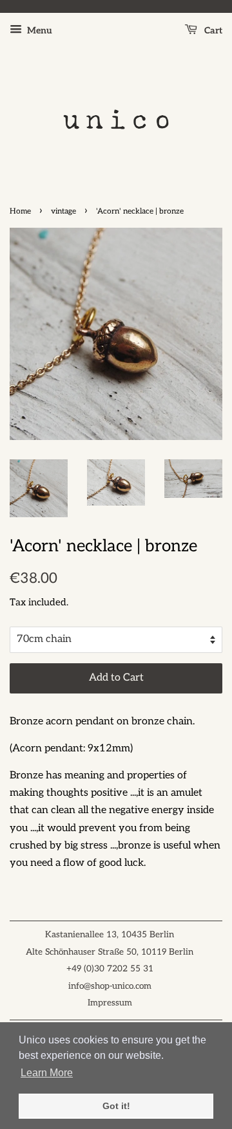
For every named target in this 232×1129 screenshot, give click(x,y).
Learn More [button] (47, 1072)
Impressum (110, 1003)
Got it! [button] (116, 1106)
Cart (212, 30)
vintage (63, 211)
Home (20, 211)
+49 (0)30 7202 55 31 (109, 969)
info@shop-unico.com (109, 986)
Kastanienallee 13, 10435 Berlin (109, 935)
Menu (38, 30)
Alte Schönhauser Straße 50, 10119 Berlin (109, 952)
